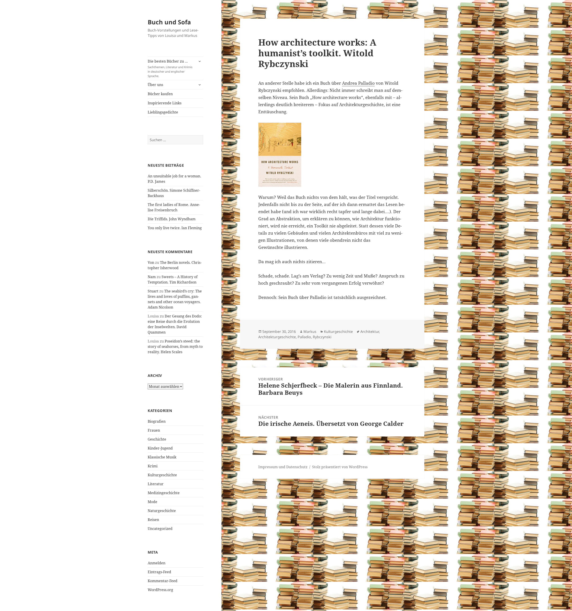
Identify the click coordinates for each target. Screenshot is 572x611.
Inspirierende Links (164, 103)
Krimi (153, 466)
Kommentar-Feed (162, 580)
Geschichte (157, 439)
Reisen (153, 519)
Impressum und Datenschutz (282, 466)
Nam (152, 276)
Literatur (156, 483)
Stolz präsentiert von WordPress (340, 466)
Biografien (157, 421)
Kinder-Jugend (160, 448)
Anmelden (156, 563)
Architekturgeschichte (277, 336)
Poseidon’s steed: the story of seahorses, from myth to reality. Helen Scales (175, 346)
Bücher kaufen (160, 93)
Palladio (304, 336)
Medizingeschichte (164, 492)
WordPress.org (160, 589)
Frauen (154, 430)
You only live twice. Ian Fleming (175, 227)
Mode (152, 501)
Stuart (153, 291)
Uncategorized (160, 528)
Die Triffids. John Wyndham (172, 218)
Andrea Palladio (358, 83)
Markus (309, 331)
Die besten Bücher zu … (170, 68)
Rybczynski (322, 336)
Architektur (369, 331)
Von (151, 262)
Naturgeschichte (162, 510)
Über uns (155, 84)
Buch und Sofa (169, 22)
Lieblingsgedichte (163, 112)
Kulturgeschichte (162, 474)
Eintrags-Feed (159, 571)
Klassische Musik (162, 457)
